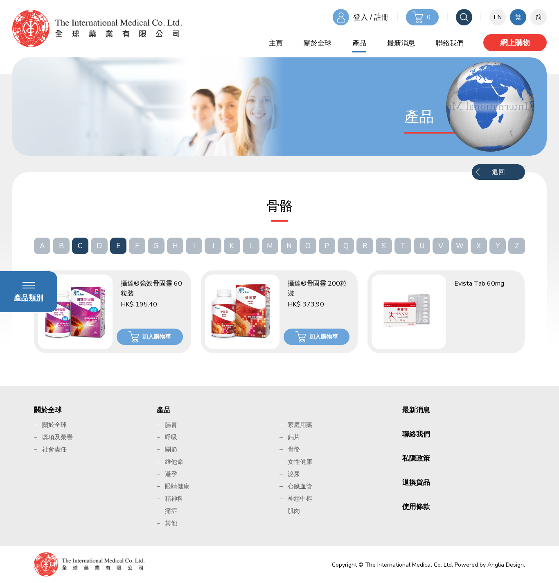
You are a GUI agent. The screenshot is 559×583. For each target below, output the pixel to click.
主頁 (276, 43)
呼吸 (171, 437)
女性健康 (300, 462)
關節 (171, 449)
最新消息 (401, 43)
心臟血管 (300, 486)
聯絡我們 (450, 43)
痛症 (171, 511)
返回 (498, 172)
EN (498, 17)
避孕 (171, 474)
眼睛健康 (177, 486)
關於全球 (317, 43)
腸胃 (171, 425)
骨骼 (294, 449)
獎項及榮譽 (57, 437)
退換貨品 (416, 482)
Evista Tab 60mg (479, 283)
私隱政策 (416, 458)
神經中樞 (300, 499)
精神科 (174, 499)
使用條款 (416, 506)
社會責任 (54, 449)
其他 (171, 523)
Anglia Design (505, 565)
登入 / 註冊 (371, 17)
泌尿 (294, 474)
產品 (359, 43)
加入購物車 (156, 336)
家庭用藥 (300, 425)
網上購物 (515, 43)
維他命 (174, 462)
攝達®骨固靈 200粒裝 (317, 288)
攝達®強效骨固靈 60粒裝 (151, 288)
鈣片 (294, 437)
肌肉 (294, 511)
